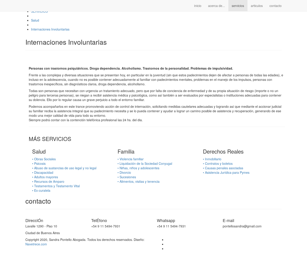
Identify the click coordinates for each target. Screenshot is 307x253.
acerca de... (216, 5)
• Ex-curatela (41, 190)
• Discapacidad (42, 172)
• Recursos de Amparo (48, 181)
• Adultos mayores (45, 177)
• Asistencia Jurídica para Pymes (226, 172)
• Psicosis (39, 163)
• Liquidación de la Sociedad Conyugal (145, 163)
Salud (35, 20)
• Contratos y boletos (218, 163)
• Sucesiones (127, 177)
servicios (238, 5)
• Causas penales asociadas (223, 168)
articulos (257, 5)
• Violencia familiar (131, 159)
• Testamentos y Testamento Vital (56, 186)
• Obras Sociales (44, 159)
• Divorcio (124, 172)
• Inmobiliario (212, 159)
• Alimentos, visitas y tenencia (139, 181)
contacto (275, 5)
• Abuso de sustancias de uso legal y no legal (64, 168)
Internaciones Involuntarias (50, 29)
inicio (197, 5)
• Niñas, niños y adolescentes (138, 168)
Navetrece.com (36, 244)
